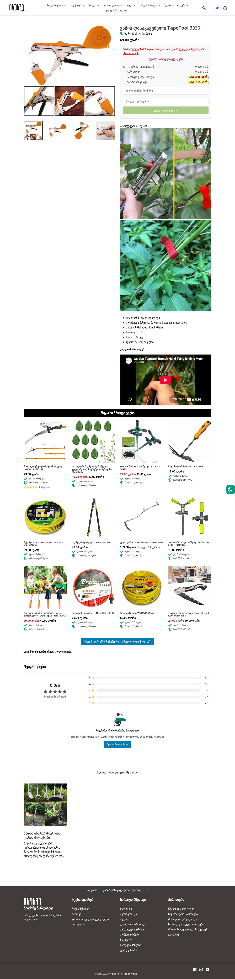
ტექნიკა (76, 5)
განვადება (133, 72)
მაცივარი (126, 940)
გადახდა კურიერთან (140, 66)
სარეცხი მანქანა (130, 945)
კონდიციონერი (130, 935)
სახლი (92, 5)
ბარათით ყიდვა (136, 82)
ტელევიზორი (128, 950)
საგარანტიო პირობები (183, 914)
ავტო (130, 5)
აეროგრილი (128, 914)
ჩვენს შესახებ (80, 909)
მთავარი (91, 890)
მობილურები (112, 5)
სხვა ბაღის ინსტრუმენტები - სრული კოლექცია (115, 641)
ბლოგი (76, 914)
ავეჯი (167, 5)
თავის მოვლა (149, 5)
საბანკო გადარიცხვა (140, 77)
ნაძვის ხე (126, 909)
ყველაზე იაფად (116, 10)
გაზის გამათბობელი (133, 924)
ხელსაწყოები (56, 5)
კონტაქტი (78, 924)
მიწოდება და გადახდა (182, 919)
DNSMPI (173, 935)
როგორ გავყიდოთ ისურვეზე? (187, 929)
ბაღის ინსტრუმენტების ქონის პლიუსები (42, 835)
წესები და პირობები (181, 909)
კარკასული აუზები (132, 929)
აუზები (181, 5)
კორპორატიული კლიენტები (90, 919)
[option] (31, 131)
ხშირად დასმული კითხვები (186, 924)
